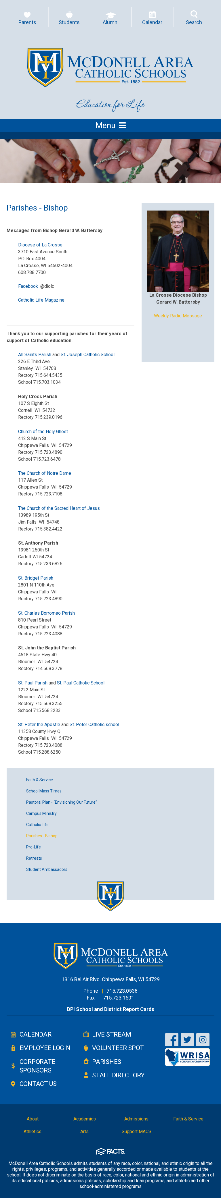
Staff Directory (118, 1075)
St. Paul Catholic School (80, 683)
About (33, 1119)
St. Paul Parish (33, 683)
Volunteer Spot (118, 1048)
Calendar (35, 1034)
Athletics (32, 1131)
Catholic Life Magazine (41, 300)
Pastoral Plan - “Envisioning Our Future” (61, 802)
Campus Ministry (41, 813)
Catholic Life (37, 824)
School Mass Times (44, 791)
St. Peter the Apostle (39, 724)
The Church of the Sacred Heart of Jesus (59, 508)
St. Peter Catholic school (94, 724)
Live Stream (111, 1034)
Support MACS (136, 1131)
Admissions (136, 1119)
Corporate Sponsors (37, 1066)
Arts (84, 1131)
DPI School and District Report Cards (110, 1009)
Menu (105, 125)
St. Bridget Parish (35, 578)
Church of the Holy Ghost (43, 431)
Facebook (28, 286)
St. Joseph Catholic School (88, 354)
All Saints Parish (34, 354)
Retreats (34, 858)
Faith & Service (39, 780)
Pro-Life (33, 847)
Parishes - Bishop (42, 836)
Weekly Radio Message (178, 316)
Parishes (106, 1061)
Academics (84, 1119)
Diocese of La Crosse (40, 245)
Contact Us (38, 1083)
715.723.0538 (122, 991)
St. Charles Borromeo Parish (46, 613)
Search (194, 22)
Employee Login (45, 1048)
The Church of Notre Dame (44, 473)
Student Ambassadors (46, 869)
